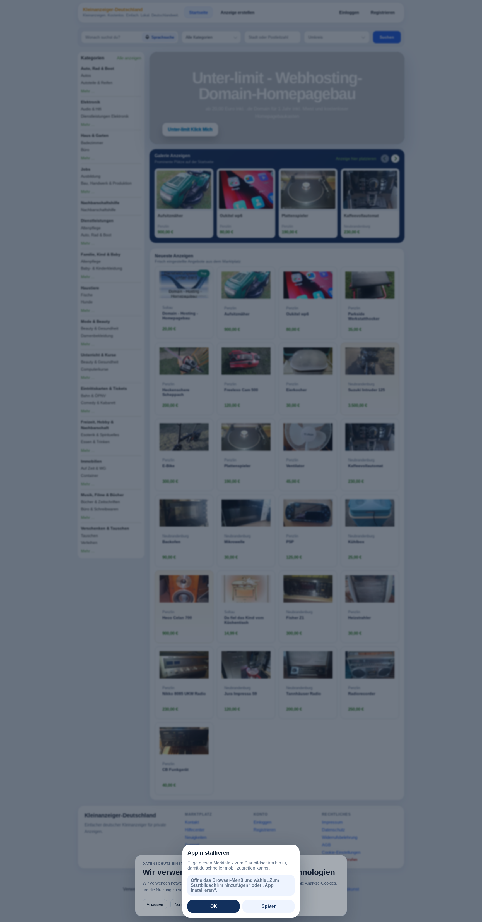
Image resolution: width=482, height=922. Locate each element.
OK (213, 906)
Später (269, 906)
